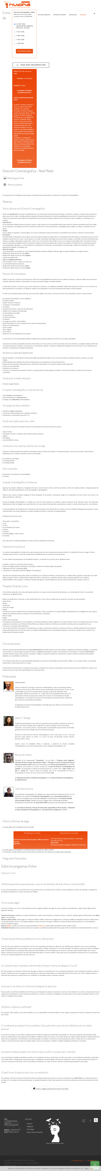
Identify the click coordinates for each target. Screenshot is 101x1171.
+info (91, 1168)
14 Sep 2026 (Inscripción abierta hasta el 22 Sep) (24, 26)
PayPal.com (42, 926)
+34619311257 (92, 1160)
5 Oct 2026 (20, 32)
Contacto (29, 1123)
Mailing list (30, 1126)
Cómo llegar (30, 1129)
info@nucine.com (13, 1132)
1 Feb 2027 (20, 43)
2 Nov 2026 (20, 35)
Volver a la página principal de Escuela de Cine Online (52, 1089)
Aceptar (87, 1168)
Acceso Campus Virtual (34, 1132)
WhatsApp (95, 1165)
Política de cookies (10, 1165)
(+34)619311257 (15, 1130)
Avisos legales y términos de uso (13, 1163)
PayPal (9, 926)
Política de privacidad (31, 1163)
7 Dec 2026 (20, 39)
